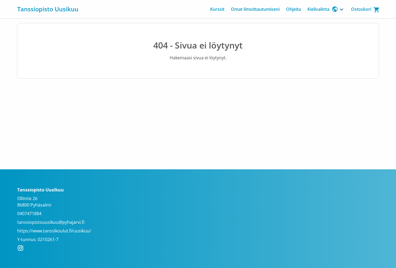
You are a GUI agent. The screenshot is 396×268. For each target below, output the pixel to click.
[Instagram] (22, 249)
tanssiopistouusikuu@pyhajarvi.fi (50, 222)
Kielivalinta (318, 9)
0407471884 (29, 214)
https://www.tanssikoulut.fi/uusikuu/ (54, 231)
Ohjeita (293, 9)
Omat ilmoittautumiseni (255, 9)
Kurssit (217, 9)
